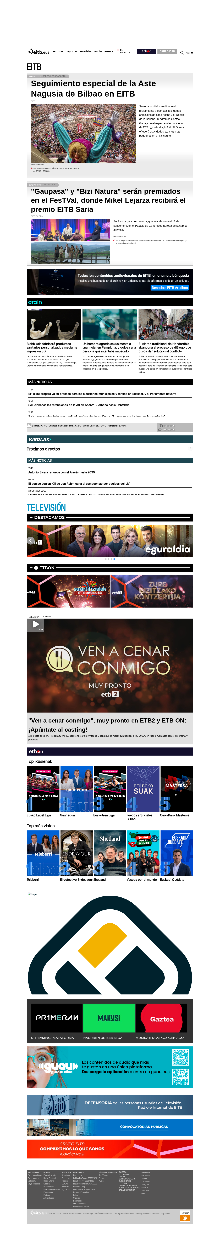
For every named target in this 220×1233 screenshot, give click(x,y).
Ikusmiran (66, 1186)
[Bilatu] (182, 53)
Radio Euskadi (49, 1178)
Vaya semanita (34, 1184)
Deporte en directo (81, 1206)
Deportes (71, 51)
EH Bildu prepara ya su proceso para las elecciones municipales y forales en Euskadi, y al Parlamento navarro (102, 394)
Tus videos (168, 430)
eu (187, 53)
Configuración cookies (124, 1214)
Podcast (46, 1195)
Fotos (101, 1178)
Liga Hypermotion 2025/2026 (85, 1184)
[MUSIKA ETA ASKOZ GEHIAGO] (161, 1017)
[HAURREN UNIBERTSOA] (109, 1017)
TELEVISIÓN (46, 507)
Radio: (46, 1172)
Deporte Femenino (81, 1192)
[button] (106, 559)
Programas (48, 1192)
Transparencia (142, 1214)
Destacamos (49, 517)
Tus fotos (168, 426)
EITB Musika (48, 1186)
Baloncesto (77, 1201)
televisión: (34, 1172)
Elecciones (125, 1181)
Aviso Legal (88, 1214)
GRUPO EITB (167, 51)
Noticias (58, 51)
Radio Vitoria (48, 1181)
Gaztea (46, 1184)
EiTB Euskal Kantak (51, 1189)
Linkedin (144, 1187)
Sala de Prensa (127, 1190)
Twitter (144, 1178)
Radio (98, 51)
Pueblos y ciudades (129, 1188)
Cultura (65, 1184)
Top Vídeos (103, 1175)
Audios (101, 1181)
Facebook (145, 1175)
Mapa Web (165, 1214)
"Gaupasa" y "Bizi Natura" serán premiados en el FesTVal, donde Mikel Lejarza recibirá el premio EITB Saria (108, 200)
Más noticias (40, 382)
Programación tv (35, 1175)
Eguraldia (65, 1189)
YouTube (145, 1190)
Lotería (123, 1183)
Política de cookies (103, 1214)
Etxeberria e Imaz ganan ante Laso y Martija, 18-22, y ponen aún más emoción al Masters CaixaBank (96, 495)
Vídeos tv (32, 1181)
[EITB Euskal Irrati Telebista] (39, 51)
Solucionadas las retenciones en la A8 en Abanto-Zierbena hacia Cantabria (78, 405)
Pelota (75, 1195)
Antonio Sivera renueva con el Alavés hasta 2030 (61, 472)
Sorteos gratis (127, 1179)
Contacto (155, 1214)
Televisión (86, 51)
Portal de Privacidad (72, 1214)
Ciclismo (76, 1198)
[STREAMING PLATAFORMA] (56, 1017)
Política (65, 1181)
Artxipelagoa (48, 1198)
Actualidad (66, 1175)
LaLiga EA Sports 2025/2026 (85, 1178)
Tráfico (123, 1177)
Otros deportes (79, 1204)
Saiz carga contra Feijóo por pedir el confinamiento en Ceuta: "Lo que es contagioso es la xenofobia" (96, 416)
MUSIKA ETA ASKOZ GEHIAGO (160, 1038)
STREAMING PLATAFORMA (52, 1038)
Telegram (145, 1184)
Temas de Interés (128, 1185)
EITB (34, 67)
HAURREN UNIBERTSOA (102, 1038)
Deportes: (78, 1172)
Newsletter (145, 1172)
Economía (66, 1178)
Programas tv (33, 1178)
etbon (46, 567)
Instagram (145, 1181)
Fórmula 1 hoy (79, 1186)
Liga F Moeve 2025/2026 (83, 1181)
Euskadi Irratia (49, 1175)
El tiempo (124, 1174)
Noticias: (67, 1172)
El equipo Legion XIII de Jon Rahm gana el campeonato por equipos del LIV (79, 483)
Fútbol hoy (77, 1175)
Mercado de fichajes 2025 (84, 1189)
